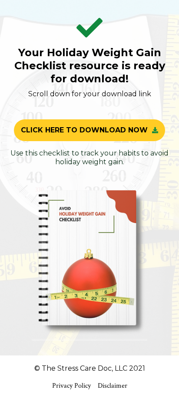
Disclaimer (112, 385)
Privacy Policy (71, 385)
